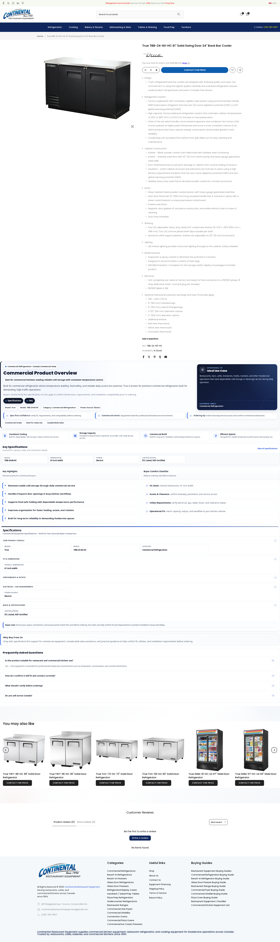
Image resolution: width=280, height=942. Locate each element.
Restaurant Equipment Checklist (208, 901)
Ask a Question (150, 338)
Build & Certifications (14, 605)
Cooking (73, 27)
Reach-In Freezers (117, 878)
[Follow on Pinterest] (22, 3)
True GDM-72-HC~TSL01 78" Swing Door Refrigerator (69, 776)
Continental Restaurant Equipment (82, 887)
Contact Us (155, 880)
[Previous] (6, 750)
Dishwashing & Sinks (120, 27)
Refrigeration (55, 27)
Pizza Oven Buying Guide (204, 897)
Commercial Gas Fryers (119, 908)
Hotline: (267, 27)
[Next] (274, 750)
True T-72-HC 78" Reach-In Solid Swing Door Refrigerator (254, 775)
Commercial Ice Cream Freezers (124, 924)
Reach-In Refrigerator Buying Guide (210, 878)
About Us (153, 875)
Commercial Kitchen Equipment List (210, 905)
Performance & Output (14, 577)
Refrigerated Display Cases (122, 889)
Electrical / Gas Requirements (18, 587)
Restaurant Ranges (117, 905)
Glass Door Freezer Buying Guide (208, 882)
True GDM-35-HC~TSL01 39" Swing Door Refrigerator (23, 775)
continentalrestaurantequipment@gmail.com (64, 909)
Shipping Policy (156, 888)
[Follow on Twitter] (8, 3)
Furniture (186, 27)
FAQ (31, 400)
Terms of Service (158, 893)
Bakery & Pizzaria (94, 27)
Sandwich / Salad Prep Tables (123, 893)
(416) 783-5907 (49, 914)
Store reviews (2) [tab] (86, 822)
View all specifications (267, 448)
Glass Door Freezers (118, 886)
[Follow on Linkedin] (18, 3)
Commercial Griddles (118, 912)
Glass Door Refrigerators (120, 882)
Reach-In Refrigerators (119, 874)
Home (40, 36)
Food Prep (169, 27)
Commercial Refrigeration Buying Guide (212, 874)
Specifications (14, 400)
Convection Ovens (117, 916)
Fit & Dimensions (11, 559)
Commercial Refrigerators (121, 870)
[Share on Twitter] (149, 357)
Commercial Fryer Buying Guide (208, 889)
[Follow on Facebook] (3, 3)
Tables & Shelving (147, 27)
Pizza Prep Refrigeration (120, 897)
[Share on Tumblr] (160, 357)
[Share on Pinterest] (154, 357)
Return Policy (155, 897)
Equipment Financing (160, 884)
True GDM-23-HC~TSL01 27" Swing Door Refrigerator (116, 775)
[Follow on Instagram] (13, 3)
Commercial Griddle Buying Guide (209, 893)
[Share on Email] (165, 357)
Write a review (140, 838)
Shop (151, 871)
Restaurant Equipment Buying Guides (211, 870)
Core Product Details (13, 540)
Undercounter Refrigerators (122, 901)
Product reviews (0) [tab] (64, 822)
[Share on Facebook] (143, 357)
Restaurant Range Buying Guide (208, 886)
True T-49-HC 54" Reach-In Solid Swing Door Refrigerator (208, 775)
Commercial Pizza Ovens (120, 920)
